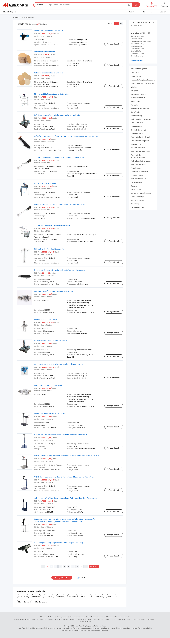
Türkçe (143, 619)
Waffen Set (111, 596)
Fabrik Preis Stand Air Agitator (45, 183)
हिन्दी (128, 619)
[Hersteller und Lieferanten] (15, 4)
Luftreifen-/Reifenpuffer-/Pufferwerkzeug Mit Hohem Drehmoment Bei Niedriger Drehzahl (66, 136)
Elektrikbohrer (136, 168)
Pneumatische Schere (138, 164)
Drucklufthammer (137, 133)
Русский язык (98, 619)
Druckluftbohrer (136, 126)
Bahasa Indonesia (85, 621)
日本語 (50, 619)
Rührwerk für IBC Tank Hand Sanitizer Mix (49, 249)
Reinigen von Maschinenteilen (141, 193)
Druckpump (135, 204)
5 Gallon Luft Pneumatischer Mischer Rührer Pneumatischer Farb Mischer (60, 435)
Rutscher (134, 186)
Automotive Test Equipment (141, 108)
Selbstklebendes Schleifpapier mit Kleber (48, 73)
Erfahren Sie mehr (138, 60)
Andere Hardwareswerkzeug (141, 119)
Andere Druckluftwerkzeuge (141, 161)
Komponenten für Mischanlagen (142, 83)
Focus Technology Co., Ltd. (83, 626)
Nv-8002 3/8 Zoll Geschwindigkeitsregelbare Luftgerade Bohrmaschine (59, 270)
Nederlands (121, 619)
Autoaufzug (135, 105)
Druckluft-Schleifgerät (138, 130)
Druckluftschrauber (138, 148)
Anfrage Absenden (113, 44)
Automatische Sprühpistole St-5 (45, 319)
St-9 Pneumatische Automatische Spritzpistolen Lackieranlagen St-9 (58, 364)
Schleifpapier (135, 112)
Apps (152, 12)
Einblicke (127, 617)
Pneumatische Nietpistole (140, 141)
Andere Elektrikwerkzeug (139, 179)
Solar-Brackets (136, 101)
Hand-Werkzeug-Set (138, 116)
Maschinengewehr (42, 602)
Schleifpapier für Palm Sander (44, 52)
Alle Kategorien (10, 12)
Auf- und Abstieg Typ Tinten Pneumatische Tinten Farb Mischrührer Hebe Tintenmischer (65, 498)
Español (65, 619)
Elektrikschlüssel (137, 175)
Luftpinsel (36, 596)
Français (57, 619)
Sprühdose (72, 596)
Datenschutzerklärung (76, 617)
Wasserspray (85, 596)
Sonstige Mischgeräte (138, 94)
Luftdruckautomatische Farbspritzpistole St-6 (50, 340)
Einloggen (164, 6)
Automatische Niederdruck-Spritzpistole (48, 31)
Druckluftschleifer (137, 144)
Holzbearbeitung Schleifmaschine (143, 80)
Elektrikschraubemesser (139, 172)
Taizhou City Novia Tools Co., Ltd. (143, 23)
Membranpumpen (137, 207)
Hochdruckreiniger (137, 197)
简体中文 (35, 619)
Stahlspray (99, 596)
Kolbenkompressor (137, 200)
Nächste (94, 566)
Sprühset (60, 596)
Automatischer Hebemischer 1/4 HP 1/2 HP (49, 413)
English (27, 619)
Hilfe (143, 12)
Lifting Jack (135, 73)
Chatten (82, 577)
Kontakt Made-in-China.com (94, 617)
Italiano (89, 619)
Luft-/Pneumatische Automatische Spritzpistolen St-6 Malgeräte (57, 115)
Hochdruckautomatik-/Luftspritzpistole (48, 385)
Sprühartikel (48, 596)
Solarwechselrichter (138, 98)
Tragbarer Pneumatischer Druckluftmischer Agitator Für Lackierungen (59, 157)
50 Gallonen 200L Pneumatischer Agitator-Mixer (51, 94)
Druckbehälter (136, 76)
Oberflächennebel (24, 602)
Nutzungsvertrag (62, 617)
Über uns (43, 617)
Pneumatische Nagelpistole (140, 137)
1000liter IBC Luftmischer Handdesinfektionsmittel (52, 225)
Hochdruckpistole (137, 123)
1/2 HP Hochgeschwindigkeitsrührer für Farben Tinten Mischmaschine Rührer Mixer (64, 477)
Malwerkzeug (23, 596)
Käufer (131, 12)
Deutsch (72, 619)
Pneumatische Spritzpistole (140, 151)
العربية (113, 619)
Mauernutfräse (136, 182)
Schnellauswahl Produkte (114, 617)
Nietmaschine (136, 189)
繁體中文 (43, 619)
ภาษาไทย (135, 619)
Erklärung (51, 617)
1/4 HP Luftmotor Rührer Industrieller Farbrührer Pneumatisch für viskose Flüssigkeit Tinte (66, 456)
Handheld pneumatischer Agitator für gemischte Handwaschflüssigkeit (59, 204)
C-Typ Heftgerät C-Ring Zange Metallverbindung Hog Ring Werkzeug (58, 542)
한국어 (107, 619)
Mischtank (134, 87)
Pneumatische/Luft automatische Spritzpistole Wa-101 (54, 291)
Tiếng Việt (150, 619)
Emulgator (134, 90)
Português (81, 619)
